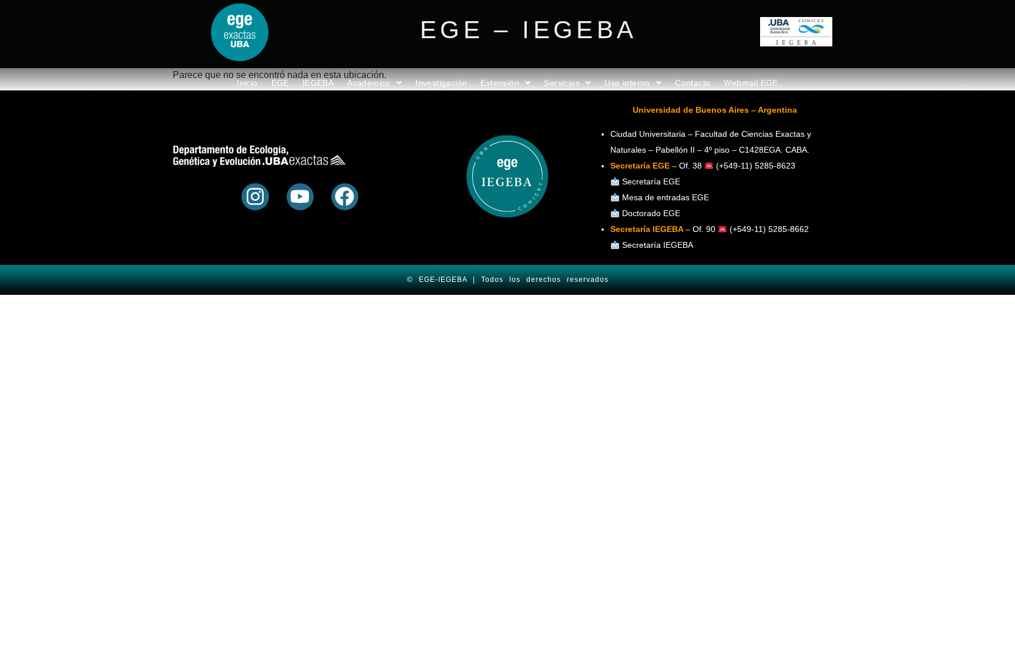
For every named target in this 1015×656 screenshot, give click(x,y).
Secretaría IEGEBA (656, 245)
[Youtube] (300, 196)
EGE (280, 83)
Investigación (441, 83)
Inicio (247, 83)
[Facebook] (344, 196)
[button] (374, 83)
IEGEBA (318, 83)
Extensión (499, 83)
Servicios (562, 83)
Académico (369, 83)
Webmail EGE (751, 83)
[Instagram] (254, 196)
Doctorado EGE (651, 213)
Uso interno (627, 83)
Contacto (692, 83)
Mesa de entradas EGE (665, 197)
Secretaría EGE (651, 181)
